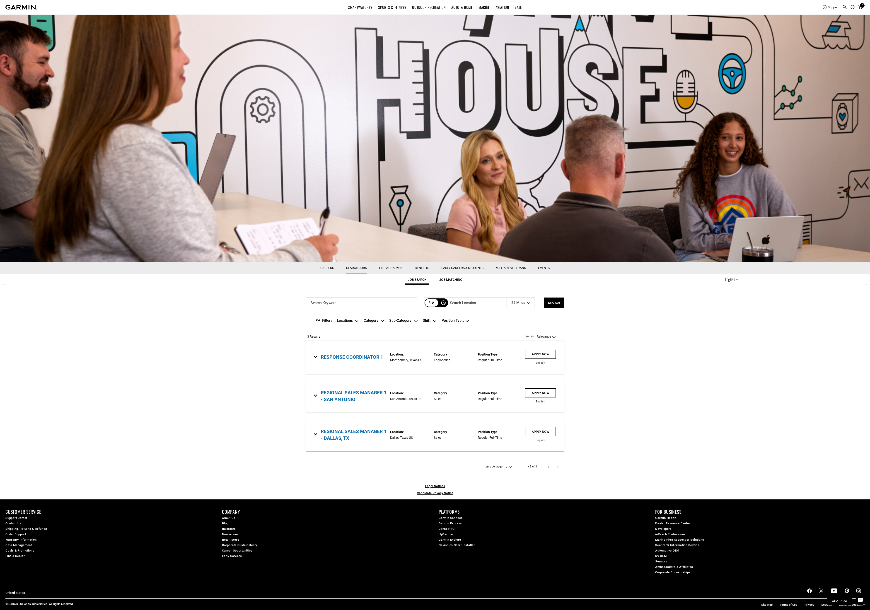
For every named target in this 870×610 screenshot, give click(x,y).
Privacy (809, 604)
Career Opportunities (237, 550)
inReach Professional (670, 534)
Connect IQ (447, 528)
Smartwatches (360, 7)
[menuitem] (831, 7)
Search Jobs (356, 268)
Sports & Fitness (392, 7)
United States (15, 593)
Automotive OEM (667, 550)
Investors (229, 528)
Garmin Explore (450, 539)
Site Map (767, 604)
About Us (228, 518)
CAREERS (327, 268)
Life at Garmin (391, 268)
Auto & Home (462, 7)
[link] (435, 357)
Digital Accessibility (852, 604)
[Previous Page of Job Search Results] (548, 466)
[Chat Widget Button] (860, 600)
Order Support (15, 534)
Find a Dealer (15, 556)
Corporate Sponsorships (673, 572)
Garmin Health (665, 518)
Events (544, 268)
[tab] (417, 279)
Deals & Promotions (19, 550)
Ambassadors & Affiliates (674, 567)
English (730, 279)
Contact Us (13, 523)
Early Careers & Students (462, 268)
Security (826, 604)
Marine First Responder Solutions (679, 539)
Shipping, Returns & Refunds (26, 528)
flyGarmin (446, 534)
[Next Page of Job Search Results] (557, 466)
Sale (518, 7)
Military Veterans (511, 268)
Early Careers (232, 556)
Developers (663, 528)
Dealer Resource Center (672, 523)
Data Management (18, 545)
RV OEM (661, 556)
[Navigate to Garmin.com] (21, 7)
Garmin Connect (450, 518)
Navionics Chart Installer (457, 545)
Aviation (502, 7)
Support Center (16, 518)
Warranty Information (21, 539)
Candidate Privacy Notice (435, 493)
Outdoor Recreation (429, 7)
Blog (225, 523)
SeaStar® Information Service (677, 545)
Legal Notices (435, 486)
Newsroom (230, 534)
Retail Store (230, 539)
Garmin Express (450, 523)
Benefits (422, 268)
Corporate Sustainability (239, 545)
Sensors (661, 561)
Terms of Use (788, 604)
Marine (484, 7)
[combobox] (361, 303)
